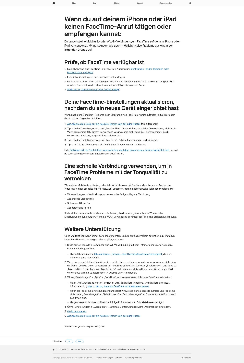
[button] (190, 3)
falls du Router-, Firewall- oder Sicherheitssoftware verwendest (128, 254)
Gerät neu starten (76, 311)
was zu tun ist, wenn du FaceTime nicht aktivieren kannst (118, 286)
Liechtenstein (186, 358)
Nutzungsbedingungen (104, 358)
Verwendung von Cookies (134, 358)
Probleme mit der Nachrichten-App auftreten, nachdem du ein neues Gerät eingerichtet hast (119, 150)
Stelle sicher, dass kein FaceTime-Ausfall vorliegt (93, 89)
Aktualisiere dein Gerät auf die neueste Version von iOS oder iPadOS (103, 123)
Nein (79, 341)
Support (62, 349)
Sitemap (119, 358)
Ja (69, 341)
